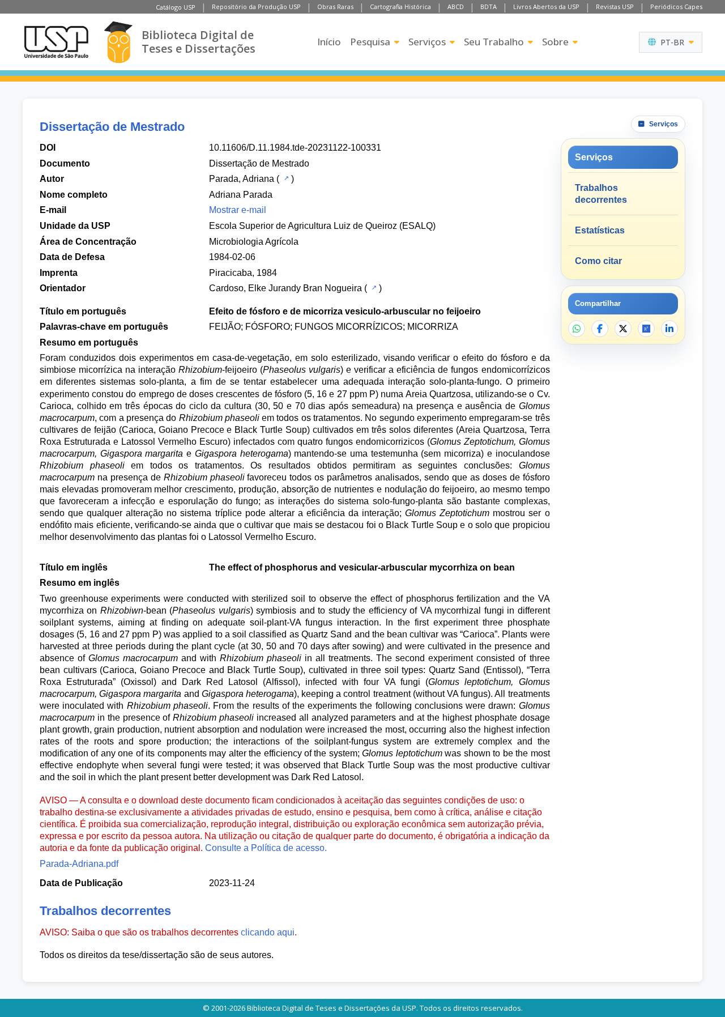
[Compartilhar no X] (623, 328)
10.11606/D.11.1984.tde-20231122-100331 (295, 147)
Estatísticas (600, 230)
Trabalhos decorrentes (601, 194)
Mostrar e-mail (237, 210)
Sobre (555, 41)
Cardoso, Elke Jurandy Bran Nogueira (285, 288)
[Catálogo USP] (285, 178)
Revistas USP (615, 6)
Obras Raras (335, 6)
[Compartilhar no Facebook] (599, 328)
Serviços (427, 41)
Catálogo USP (175, 7)
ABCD (455, 6)
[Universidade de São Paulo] (56, 41)
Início (329, 41)
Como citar (598, 261)
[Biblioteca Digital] (118, 42)
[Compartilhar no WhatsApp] (576, 328)
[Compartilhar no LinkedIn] (669, 328)
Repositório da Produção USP (256, 6)
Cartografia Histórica (400, 6)
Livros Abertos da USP (546, 6)
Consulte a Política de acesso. (266, 848)
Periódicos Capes (676, 6)
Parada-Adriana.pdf (79, 864)
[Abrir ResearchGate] (646, 328)
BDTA (488, 6)
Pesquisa (370, 41)
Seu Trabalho (494, 41)
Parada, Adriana (241, 179)
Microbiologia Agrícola (253, 241)
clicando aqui (268, 932)
